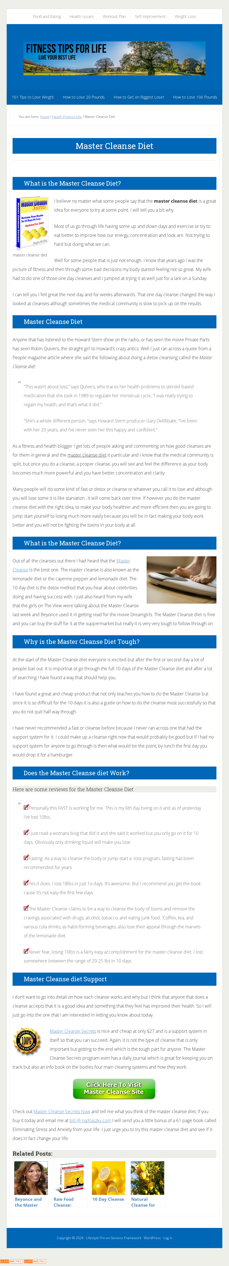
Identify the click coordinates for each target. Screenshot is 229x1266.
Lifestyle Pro (95, 1237)
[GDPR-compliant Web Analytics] (11, 1261)
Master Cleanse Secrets (73, 1031)
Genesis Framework (126, 1237)
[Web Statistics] (35, 1261)
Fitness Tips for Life (114, 58)
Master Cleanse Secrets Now (62, 1111)
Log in (167, 1237)
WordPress (152, 1237)
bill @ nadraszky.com (90, 1120)
